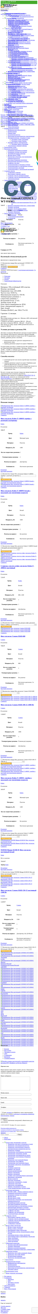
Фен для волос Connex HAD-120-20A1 (12, 120)
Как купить (7, 1050)
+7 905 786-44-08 (11, 1)
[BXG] (17, 1034)
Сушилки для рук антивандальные (18, 22)
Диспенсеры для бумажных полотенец (19, 1152)
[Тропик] (17, 952)
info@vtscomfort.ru (6, 378)
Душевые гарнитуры (14, 1167)
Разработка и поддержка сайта (8, 1131)
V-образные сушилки (14, 26)
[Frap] (17, 1022)
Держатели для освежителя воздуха (18, 1145)
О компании (8, 1055)
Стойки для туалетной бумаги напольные (20, 103)
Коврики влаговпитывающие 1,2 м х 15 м (23, 62)
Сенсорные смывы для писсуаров (21, 82)
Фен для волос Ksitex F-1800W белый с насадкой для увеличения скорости (15, 492)
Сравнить (7, 1287)
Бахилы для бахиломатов (15, 108)
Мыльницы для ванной (15, 1177)
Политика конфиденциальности (8, 1128)
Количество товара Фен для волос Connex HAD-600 (18, 691)
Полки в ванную (13, 1179)
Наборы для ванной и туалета (17, 1186)
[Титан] (17, 956)
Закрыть (3, 1133)
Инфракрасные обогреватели (16, 86)
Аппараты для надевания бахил (17, 106)
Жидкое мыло (12, 1196)
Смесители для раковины (15, 1185)
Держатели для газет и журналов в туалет (20, 1144)
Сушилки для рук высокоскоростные (19, 23)
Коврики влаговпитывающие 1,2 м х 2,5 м (24, 63)
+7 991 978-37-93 (5, 3)
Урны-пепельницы (13, 127)
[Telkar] (17, 981)
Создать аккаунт (6, 1306)
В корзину (4, 266)
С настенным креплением (15, 216)
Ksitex (2, 424)
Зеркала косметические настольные (22, 70)
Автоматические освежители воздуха (19, 1149)
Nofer (2, 855)
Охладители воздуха (14, 91)
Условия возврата (9, 1058)
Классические (12, 215)
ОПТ (5, 1053)
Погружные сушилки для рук (17, 20)
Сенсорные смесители (18, 81)
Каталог (3, 115)
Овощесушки (12, 89)
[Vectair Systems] (17, 978)
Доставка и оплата (9, 1052)
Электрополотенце (13, 25)
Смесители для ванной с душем (17, 87)
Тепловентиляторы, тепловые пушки (19, 95)
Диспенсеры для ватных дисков (17, 1153)
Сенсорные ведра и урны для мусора (19, 38)
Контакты (7, 1057)
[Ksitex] (17, 1009)
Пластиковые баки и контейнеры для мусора (21, 40)
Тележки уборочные (14, 212)
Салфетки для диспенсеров (16, 1212)
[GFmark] (17, 1017)
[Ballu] (17, 1041)
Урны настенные (13, 43)
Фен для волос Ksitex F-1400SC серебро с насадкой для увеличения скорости (16, 779)
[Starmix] (17, 984)
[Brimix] (17, 1036)
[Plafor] (17, 995)
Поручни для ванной (14, 1180)
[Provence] (17, 992)
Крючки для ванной (14, 1174)
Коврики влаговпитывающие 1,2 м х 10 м (23, 60)
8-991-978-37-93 (28, 375)
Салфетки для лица (13, 1210)
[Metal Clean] (17, 1003)
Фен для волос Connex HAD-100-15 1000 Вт (17, 705)
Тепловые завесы (13, 94)
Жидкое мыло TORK (14, 1198)
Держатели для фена (14, 1150)
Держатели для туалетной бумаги (18, 1160)
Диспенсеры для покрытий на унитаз (19, 42)
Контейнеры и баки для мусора (17, 34)
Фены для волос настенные (12, 213)
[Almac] (17, 1044)
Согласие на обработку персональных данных (12, 1129)
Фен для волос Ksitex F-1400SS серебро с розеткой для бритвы (16, 419)
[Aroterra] (17, 1042)
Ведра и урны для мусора (15, 111)
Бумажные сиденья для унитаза (17, 1195)
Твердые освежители (17, 18)
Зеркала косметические (15, 67)
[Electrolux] (17, 1026)
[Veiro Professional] (17, 976)
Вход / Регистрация (10, 1289)
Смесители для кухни (14, 1183)
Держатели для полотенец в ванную (19, 1147)
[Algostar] (17, 1045)
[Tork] (17, 979)
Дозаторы (11, 1166)
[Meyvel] (17, 1001)
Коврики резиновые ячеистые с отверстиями (21, 205)
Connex (20, 210)
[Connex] (17, 1031)
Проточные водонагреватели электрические (21, 92)
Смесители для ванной (18, 94)
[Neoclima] (17, 998)
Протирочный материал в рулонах (18, 1207)
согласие (9, 1112)
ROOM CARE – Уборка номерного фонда (20, 1191)
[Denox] (17, 1030)
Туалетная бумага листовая (16, 1214)
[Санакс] (17, 960)
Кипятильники (12, 87)
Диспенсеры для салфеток (16, 1161)
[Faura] (17, 1025)
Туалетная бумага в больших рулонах (19, 1209)
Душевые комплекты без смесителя (22, 89)
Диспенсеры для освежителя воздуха (22, 16)
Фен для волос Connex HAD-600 (13, 636)
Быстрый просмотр (6, 471)
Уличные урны (12, 122)
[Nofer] (17, 997)
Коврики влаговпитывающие (17, 56)
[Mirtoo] (17, 1000)
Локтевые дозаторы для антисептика (22, 57)
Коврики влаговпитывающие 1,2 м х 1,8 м (24, 59)
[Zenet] (17, 968)
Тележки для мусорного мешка (17, 208)
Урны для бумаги (13, 41)
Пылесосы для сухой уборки (16, 77)
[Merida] (17, 1004)
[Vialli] (17, 973)
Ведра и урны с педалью (15, 112)
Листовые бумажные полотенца (17, 1204)
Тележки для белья (13, 207)
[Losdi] (17, 1006)
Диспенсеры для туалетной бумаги (18, 48)
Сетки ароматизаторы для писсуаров (19, 1188)
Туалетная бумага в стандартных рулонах (20, 1206)
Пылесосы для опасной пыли (16, 80)
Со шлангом (11, 218)
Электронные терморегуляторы (17, 97)
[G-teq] (17, 1019)
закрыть (3, 1293)
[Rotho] (17, 987)
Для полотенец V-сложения (19, 37)
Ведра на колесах (13, 49)
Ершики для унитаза (14, 1169)
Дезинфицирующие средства (16, 1202)
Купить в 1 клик (12, 266)
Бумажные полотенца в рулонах (17, 1193)
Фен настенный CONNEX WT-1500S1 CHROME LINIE (18, 124)
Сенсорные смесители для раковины (19, 1164)
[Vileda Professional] (17, 971)
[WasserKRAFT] (17, 970)
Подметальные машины (15, 78)
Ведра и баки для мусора (11, 109)
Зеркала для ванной (14, 1172)
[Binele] (17, 1039)
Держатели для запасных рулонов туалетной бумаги (21, 26)
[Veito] (17, 974)
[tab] (20, 276)
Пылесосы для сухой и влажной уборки (20, 75)
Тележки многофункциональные (18, 210)
